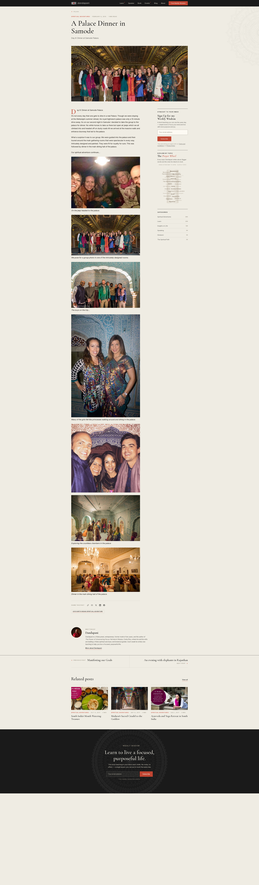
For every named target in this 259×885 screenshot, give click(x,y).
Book (139, 3)
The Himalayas (167, 181)
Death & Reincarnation (178, 191)
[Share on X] (96, 605)
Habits (170, 184)
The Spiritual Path (172, 239)
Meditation (167, 172)
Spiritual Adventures (80, 16)
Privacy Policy (171, 145)
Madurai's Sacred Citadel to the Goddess (126, 718)
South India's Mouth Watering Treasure (86, 718)
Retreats (174, 179)
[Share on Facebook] (104, 605)
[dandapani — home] (80, 3)
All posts (76, 11)
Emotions (167, 189)
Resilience (178, 198)
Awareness (174, 171)
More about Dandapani (93, 648)
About (163, 3)
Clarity (173, 186)
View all (185, 680)
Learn (122, 3)
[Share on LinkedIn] (100, 605)
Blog (156, 3)
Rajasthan (172, 201)
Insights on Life (172, 226)
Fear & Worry (170, 176)
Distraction (178, 184)
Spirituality (177, 174)
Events (148, 3)
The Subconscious (168, 174)
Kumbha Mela (166, 193)
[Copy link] (88, 605)
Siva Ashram (167, 196)
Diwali (173, 194)
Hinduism (172, 235)
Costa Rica (178, 200)
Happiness (169, 199)
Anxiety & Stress (176, 189)
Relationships (167, 179)
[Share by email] (92, 605)
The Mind (178, 177)
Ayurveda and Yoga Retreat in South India (169, 718)
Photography (176, 181)
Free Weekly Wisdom (178, 3)
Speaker (131, 3)
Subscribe (164, 139)
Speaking (172, 230)
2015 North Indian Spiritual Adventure (88, 611)
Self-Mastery (166, 186)
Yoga (169, 191)
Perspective (176, 196)
